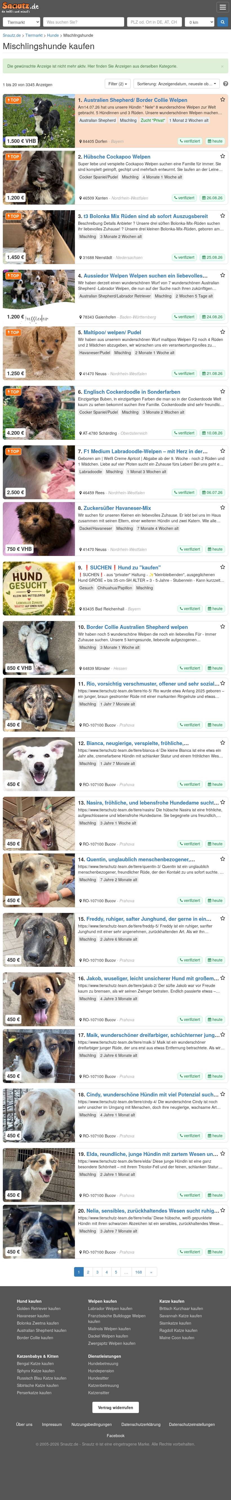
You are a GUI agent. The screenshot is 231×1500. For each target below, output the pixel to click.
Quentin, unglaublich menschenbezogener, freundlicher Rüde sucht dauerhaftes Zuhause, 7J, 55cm (145, 862)
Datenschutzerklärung (141, 1424)
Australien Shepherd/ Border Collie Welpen (135, 100)
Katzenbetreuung (103, 1385)
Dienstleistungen (104, 1356)
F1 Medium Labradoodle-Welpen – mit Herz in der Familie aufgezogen (140, 454)
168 (138, 1272)
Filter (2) (116, 83)
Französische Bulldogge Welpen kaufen (117, 1318)
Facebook (116, 1435)
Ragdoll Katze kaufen (178, 1330)
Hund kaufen (29, 1301)
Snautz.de (12, 35)
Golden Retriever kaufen (39, 1308)
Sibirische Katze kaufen (38, 1385)
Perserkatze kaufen (34, 1392)
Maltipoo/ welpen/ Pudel (112, 332)
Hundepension (101, 1370)
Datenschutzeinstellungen (192, 1424)
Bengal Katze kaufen (35, 1363)
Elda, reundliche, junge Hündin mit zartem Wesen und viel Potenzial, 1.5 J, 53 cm (147, 1156)
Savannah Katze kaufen (180, 1315)
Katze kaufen (172, 1301)
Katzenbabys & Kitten (38, 1356)
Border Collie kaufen (35, 1337)
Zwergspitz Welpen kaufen (112, 1343)
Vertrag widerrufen (115, 1407)
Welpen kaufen (102, 1301)
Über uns (24, 1424)
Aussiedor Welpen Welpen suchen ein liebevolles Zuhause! (140, 278)
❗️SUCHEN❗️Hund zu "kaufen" (122, 567)
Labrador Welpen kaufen (110, 1308)
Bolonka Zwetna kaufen (38, 1323)
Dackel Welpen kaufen (108, 1336)
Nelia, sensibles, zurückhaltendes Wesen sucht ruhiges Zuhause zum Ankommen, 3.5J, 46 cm (149, 1213)
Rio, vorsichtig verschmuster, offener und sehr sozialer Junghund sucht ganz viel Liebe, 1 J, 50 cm (148, 686)
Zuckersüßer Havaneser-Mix (117, 508)
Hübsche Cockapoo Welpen (117, 156)
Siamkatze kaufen (175, 1323)
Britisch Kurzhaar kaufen (181, 1308)
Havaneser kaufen (33, 1315)
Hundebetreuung (103, 1363)
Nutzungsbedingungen (92, 1424)
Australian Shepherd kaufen (41, 1330)
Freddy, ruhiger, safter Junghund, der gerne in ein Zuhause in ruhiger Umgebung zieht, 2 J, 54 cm (142, 921)
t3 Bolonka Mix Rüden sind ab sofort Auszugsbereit (146, 216)
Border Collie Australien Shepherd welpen (137, 627)
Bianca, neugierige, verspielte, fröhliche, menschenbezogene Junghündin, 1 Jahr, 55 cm (135, 745)
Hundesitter (98, 1378)
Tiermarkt (34, 35)
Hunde (53, 35)
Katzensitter (98, 1392)
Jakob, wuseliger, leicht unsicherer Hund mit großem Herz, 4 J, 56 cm (146, 981)
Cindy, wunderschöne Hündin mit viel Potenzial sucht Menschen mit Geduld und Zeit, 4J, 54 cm (146, 1097)
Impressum (52, 1424)
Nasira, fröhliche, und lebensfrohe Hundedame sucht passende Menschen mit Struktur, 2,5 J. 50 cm (146, 805)
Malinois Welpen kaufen (109, 1328)
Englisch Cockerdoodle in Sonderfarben (132, 391)
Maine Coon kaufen (176, 1337)
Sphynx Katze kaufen (36, 1370)
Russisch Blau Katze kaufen (41, 1378)
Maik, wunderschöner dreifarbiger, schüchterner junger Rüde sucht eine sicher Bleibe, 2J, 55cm (148, 1037)
